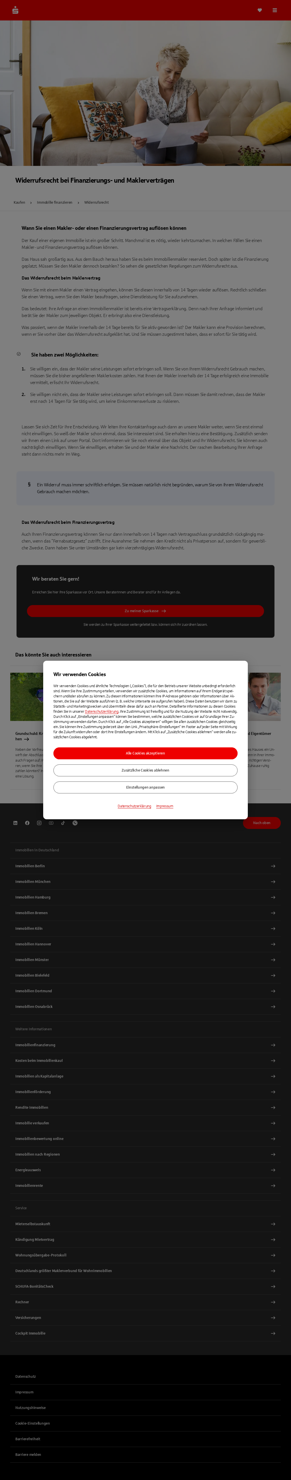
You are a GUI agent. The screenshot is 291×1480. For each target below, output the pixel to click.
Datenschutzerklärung (102, 712)
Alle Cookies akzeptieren (145, 753)
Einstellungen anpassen (145, 787)
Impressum (164, 806)
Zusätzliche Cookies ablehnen (145, 770)
